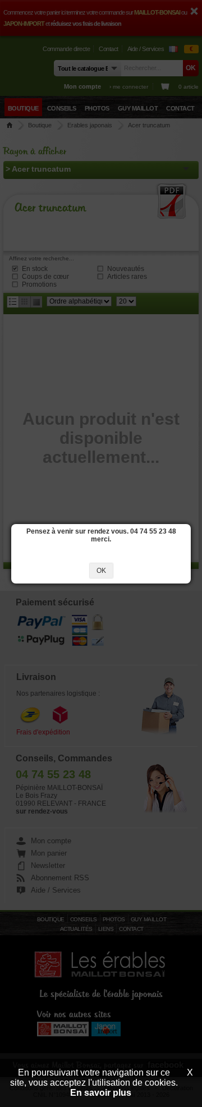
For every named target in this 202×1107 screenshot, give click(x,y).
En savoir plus (100, 1092)
